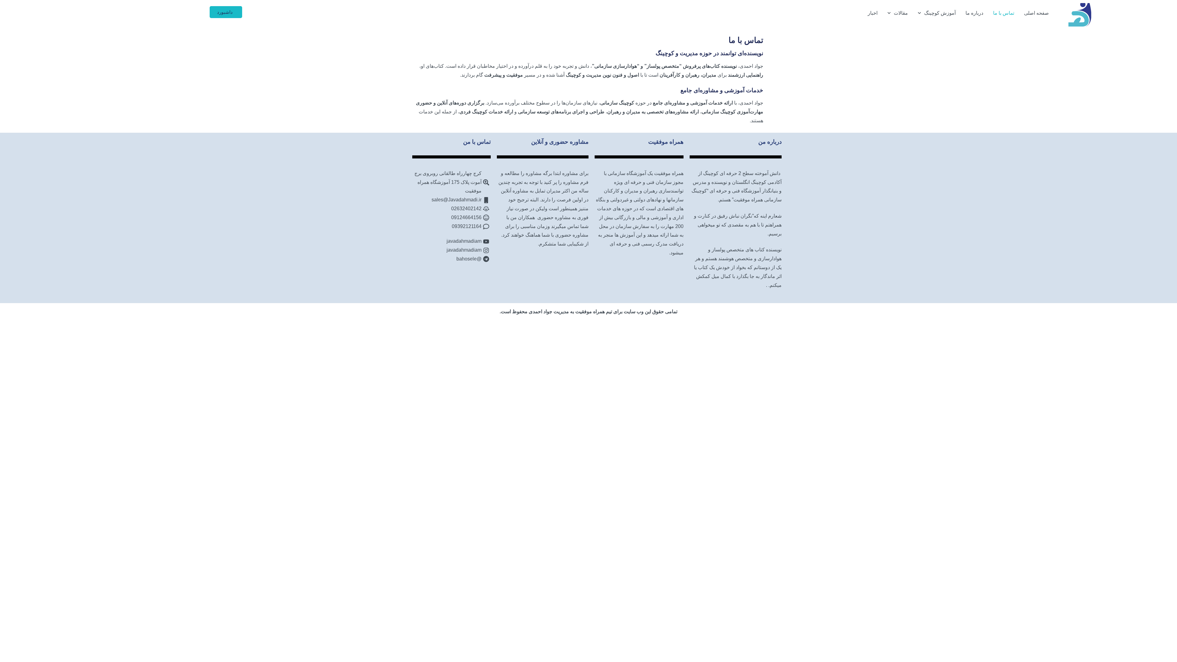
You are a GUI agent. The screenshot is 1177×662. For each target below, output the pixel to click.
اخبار (873, 13)
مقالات (901, 13)
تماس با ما (1003, 13)
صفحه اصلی (1036, 13)
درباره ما (974, 13)
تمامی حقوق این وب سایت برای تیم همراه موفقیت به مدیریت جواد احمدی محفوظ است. (588, 311)
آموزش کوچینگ (940, 13)
